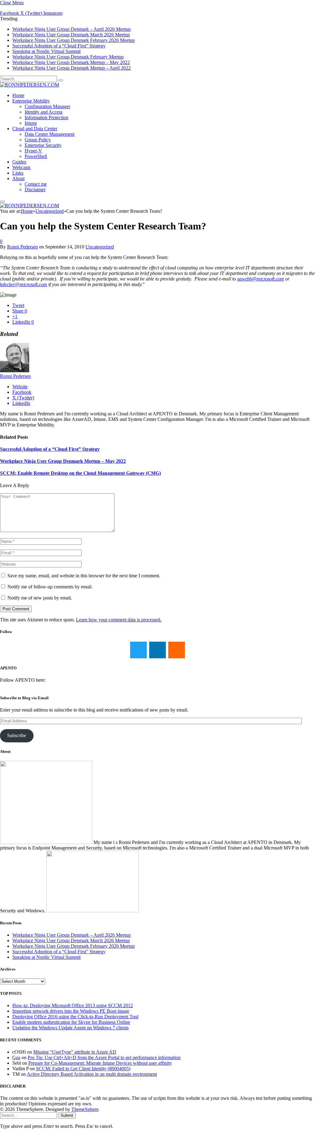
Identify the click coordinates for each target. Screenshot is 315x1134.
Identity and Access (43, 112)
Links (17, 173)
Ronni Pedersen (22, 246)
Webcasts (21, 167)
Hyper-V (33, 150)
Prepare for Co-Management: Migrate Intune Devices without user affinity (100, 1063)
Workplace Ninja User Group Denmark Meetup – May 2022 (71, 62)
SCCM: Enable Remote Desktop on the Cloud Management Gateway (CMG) (80, 473)
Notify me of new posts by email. (39, 597)
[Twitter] (138, 650)
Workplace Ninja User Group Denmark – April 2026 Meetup (71, 29)
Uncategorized (100, 246)
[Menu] (2, 202)
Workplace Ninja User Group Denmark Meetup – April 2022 (71, 68)
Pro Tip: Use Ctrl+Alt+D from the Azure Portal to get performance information (104, 1057)
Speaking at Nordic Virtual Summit (46, 51)
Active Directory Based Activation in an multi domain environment (92, 1074)
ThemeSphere (84, 1109)
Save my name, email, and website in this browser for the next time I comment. (83, 575)
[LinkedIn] (157, 650)
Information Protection (46, 117)
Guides (19, 161)
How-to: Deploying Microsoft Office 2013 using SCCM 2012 (72, 1005)
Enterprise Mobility (31, 100)
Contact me (36, 184)
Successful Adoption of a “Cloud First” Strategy (59, 45)
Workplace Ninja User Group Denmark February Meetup (68, 56)
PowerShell (36, 156)
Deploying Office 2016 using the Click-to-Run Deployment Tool (75, 1016)
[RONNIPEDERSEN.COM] (29, 84)
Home (18, 95)
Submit (67, 1115)
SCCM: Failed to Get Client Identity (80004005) (83, 1068)
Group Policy (38, 139)
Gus (16, 1057)
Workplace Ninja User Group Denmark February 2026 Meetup (73, 40)
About (18, 178)
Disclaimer (35, 189)
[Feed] (176, 650)
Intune (31, 123)
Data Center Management (49, 134)
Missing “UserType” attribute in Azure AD (74, 1052)
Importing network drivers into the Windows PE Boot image (70, 1011)
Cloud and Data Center (34, 128)
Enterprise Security (43, 145)
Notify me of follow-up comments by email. (50, 586)
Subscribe (16, 735)
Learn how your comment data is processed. (118, 619)
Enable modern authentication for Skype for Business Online (71, 1022)
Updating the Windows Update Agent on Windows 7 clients (70, 1027)
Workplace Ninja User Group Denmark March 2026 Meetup (71, 34)
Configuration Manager (47, 106)
